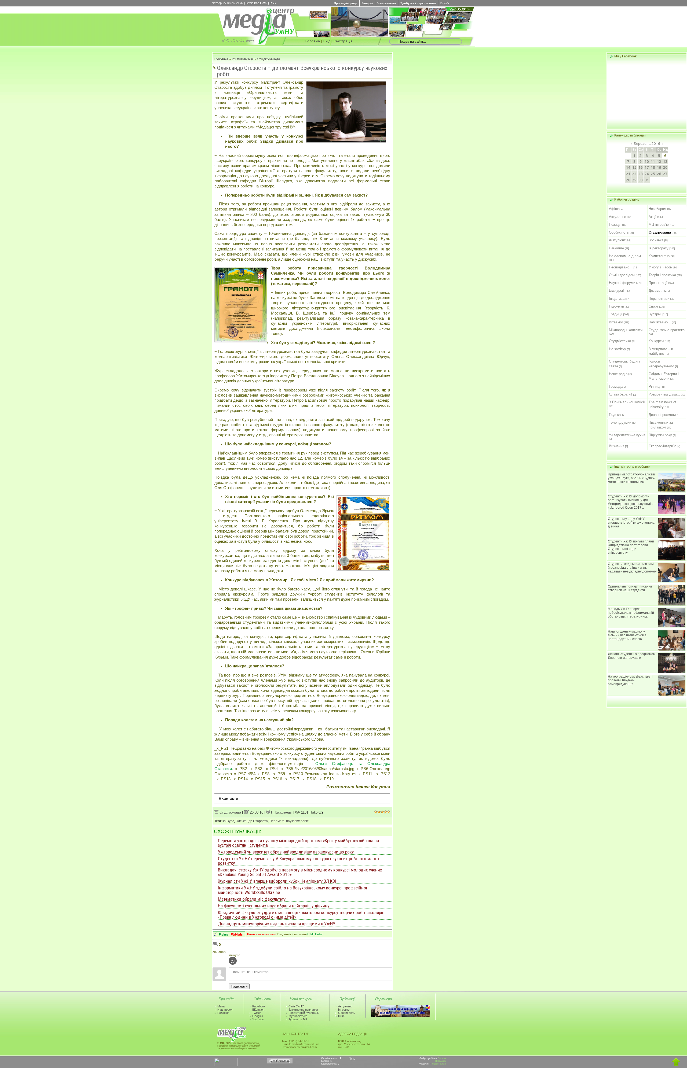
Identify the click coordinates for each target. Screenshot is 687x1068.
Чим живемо (386, 3)
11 (653, 161)
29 (634, 180)
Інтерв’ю (343, 1009)
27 (665, 173)
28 (628, 180)
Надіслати (239, 986)
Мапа (221, 1006)
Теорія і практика (662, 275)
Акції (652, 217)
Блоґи (445, 3)
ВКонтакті (258, 1009)
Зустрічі (655, 314)
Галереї (367, 3)
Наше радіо (618, 374)
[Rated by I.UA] (226, 1065)
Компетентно (659, 256)
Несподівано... (621, 267)
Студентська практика (667, 330)
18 (653, 167)
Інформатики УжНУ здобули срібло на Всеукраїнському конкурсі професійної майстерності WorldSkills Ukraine (292, 890)
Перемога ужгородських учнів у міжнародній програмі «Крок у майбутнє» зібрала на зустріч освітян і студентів (298, 843)
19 (659, 167)
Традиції (615, 314)
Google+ (257, 1016)
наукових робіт (297, 821)
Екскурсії (616, 291)
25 (653, 173)
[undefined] (229, 935)
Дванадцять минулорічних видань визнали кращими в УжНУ (276, 923)
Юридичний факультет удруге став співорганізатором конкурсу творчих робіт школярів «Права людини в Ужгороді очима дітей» (301, 915)
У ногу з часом (661, 267)
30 (640, 180)
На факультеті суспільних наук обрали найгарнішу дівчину (273, 905)
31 (647, 180)
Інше (341, 1016)
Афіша (614, 209)
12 (659, 161)
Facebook (258, 1006)
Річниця (655, 387)
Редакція (223, 1012)
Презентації (658, 283)
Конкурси (656, 341)
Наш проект (225, 1009)
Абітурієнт (617, 240)
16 (640, 167)
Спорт (653, 306)
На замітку (617, 349)
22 (634, 173)
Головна (312, 41)
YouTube (258, 1019)
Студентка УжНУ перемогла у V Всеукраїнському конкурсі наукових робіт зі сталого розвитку (298, 861)
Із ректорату (658, 248)
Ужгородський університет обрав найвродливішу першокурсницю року (286, 852)
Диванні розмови (662, 415)
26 (659, 173)
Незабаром (657, 209)
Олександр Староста (252, 821)
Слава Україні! (620, 394)
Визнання (616, 446)
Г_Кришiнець (281, 812)
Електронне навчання (303, 1009)
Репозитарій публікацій (303, 1012)
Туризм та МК (297, 1019)
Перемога (276, 821)
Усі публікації (243, 59)
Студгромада (268, 59)
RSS (273, 3)
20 (665, 167)
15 (634, 167)
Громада (616, 387)
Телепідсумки (620, 422)
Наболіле (616, 248)
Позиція (615, 225)
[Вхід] (233, 961)
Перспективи (659, 299)
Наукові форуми (622, 283)
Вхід (326, 41)
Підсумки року (660, 435)
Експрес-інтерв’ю (663, 446)
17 (647, 167)
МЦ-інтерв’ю (659, 225)
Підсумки (616, 306)
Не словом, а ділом (625, 256)
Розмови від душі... (664, 394)
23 (640, 173)
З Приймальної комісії (627, 402)
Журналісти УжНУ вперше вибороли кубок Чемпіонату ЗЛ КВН (278, 881)
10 (647, 161)
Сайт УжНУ (296, 1006)
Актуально (617, 217)
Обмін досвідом (622, 275)
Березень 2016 (647, 143)
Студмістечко (620, 341)
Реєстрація (343, 41)
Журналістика (297, 1016)
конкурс (228, 821)
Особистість (619, 232)
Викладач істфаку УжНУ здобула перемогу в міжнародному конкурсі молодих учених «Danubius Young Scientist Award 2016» (300, 872)
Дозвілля (656, 291)
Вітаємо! (616, 322)
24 (647, 173)
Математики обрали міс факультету (252, 899)
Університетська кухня (627, 435)
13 (665, 161)
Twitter (256, 1012)
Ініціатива (616, 299)
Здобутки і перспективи (418, 3)
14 (628, 167)
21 (628, 173)
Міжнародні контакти (625, 330)
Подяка (615, 415)
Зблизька (656, 240)
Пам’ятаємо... (660, 322)
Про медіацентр (345, 3)
